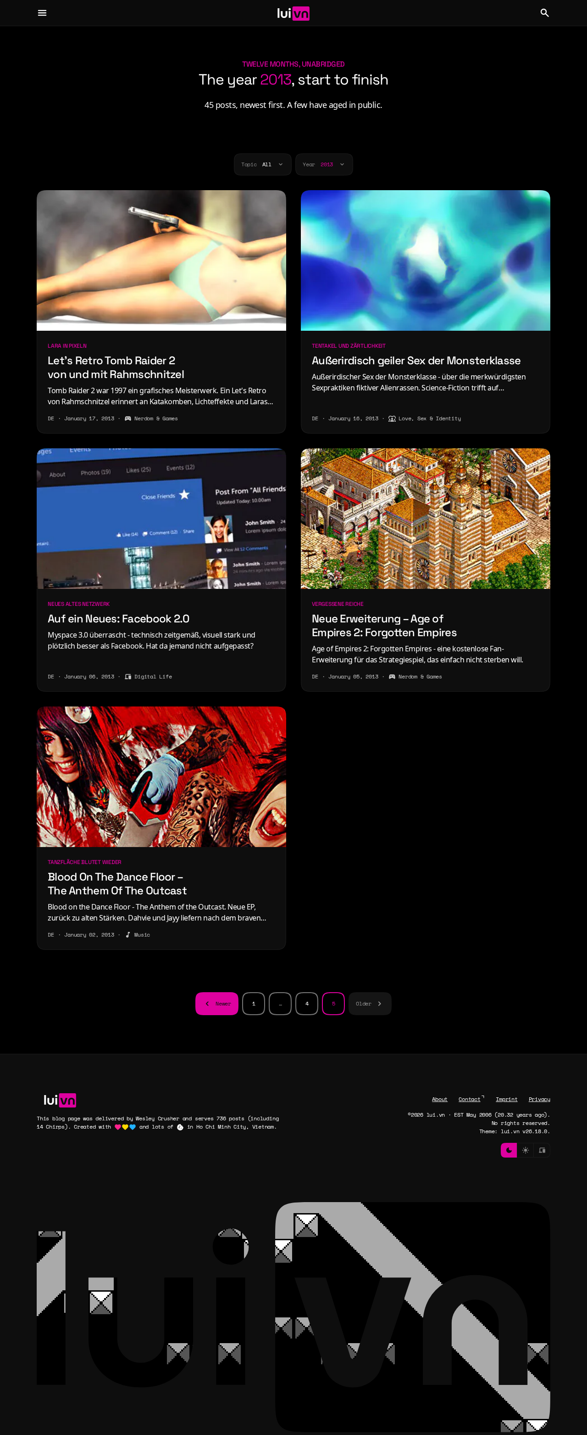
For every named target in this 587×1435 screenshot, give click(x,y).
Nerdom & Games (156, 418)
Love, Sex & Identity (429, 418)
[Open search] (545, 13)
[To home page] (293, 13)
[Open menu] (42, 13)
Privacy (539, 1099)
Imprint (506, 1099)
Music (142, 934)
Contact (469, 1099)
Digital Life (153, 676)
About (440, 1099)
